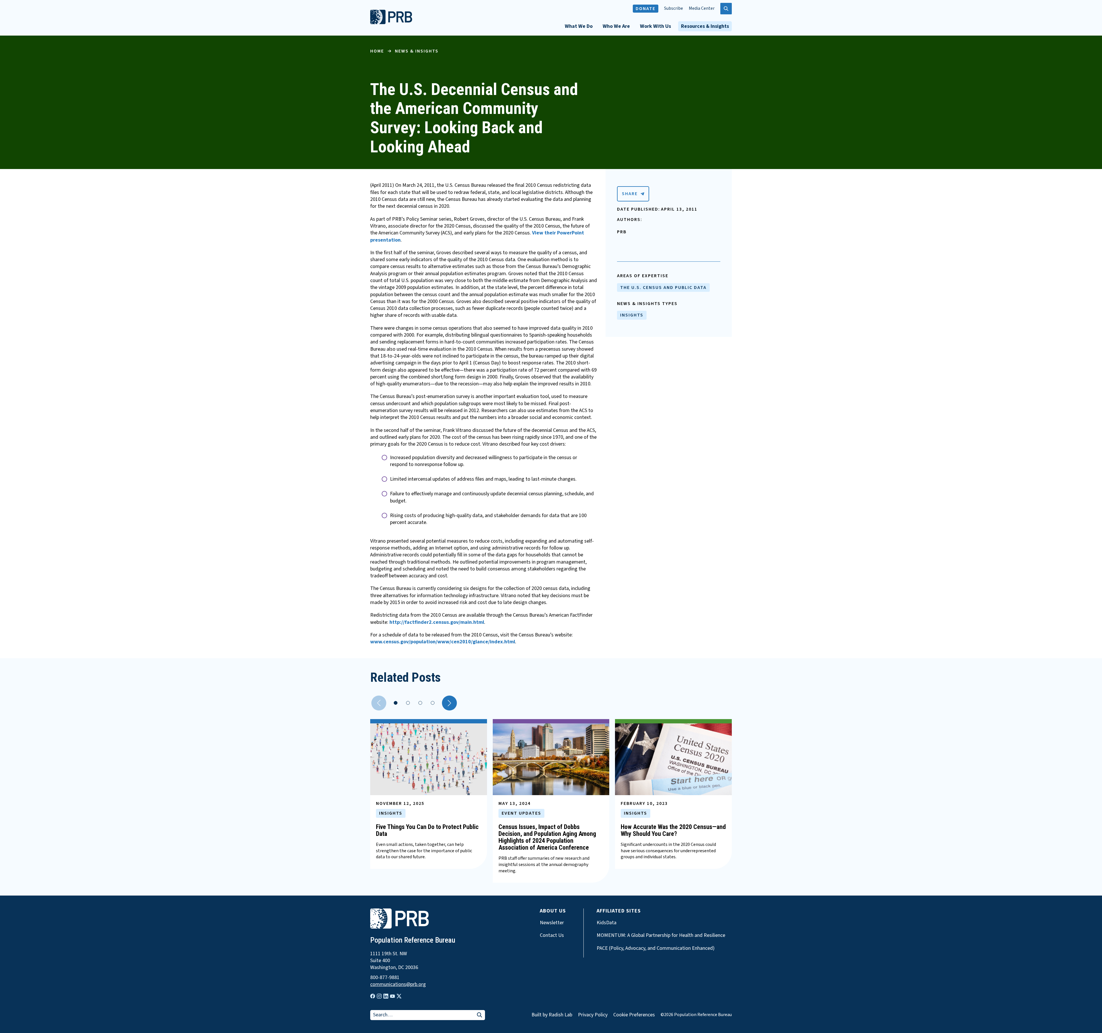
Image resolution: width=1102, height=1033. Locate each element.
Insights (631, 315)
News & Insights (417, 51)
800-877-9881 (384, 977)
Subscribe (673, 8)
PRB (621, 232)
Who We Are (616, 26)
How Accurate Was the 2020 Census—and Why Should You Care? (673, 830)
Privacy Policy (593, 1014)
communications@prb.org (398, 984)
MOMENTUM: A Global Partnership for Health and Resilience (661, 935)
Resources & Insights (705, 26)
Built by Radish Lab (551, 1014)
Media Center (702, 8)
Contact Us (552, 935)
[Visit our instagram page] (379, 996)
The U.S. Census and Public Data (663, 287)
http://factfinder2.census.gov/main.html (436, 622)
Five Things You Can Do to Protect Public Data (427, 830)
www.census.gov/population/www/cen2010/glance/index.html (442, 641)
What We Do (579, 26)
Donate (645, 8)
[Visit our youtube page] (392, 996)
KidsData (606, 922)
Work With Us (655, 26)
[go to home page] (391, 23)
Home (377, 51)
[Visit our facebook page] (372, 996)
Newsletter (552, 922)
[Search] (479, 1015)
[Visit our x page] (399, 996)
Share (630, 194)
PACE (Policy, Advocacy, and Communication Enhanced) (656, 948)
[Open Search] (726, 8)
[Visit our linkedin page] (385, 996)
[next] (449, 703)
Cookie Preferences (634, 1014)
